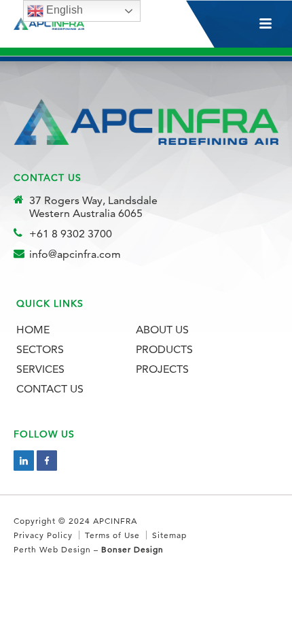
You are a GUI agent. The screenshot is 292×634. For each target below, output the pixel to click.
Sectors (40, 349)
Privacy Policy (43, 535)
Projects (162, 369)
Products (164, 349)
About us (162, 329)
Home (33, 329)
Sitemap (169, 535)
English (63, 10)
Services (40, 369)
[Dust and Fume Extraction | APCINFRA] (53, 24)
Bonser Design (132, 549)
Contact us (50, 388)
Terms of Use (112, 535)
